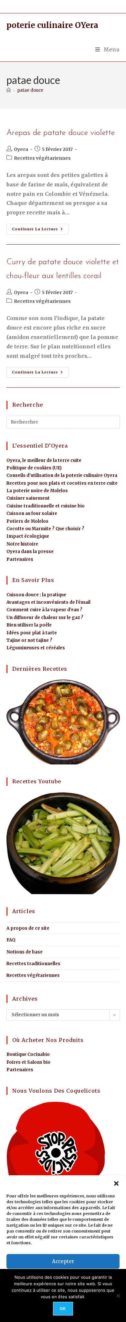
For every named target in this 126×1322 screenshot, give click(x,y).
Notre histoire (22, 544)
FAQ (11, 940)
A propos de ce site (27, 928)
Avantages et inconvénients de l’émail (48, 602)
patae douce (30, 90)
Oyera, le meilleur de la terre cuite (43, 460)
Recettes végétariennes (42, 158)
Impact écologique (27, 536)
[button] (116, 1183)
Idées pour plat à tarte (31, 633)
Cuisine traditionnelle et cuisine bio (45, 506)
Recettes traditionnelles (33, 963)
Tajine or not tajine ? (29, 640)
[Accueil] (8, 90)
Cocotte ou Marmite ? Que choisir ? (45, 529)
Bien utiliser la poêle (29, 625)
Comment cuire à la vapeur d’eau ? (44, 610)
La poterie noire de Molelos (37, 490)
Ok (63, 1308)
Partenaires (19, 559)
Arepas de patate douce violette (60, 133)
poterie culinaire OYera (52, 25)
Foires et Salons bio (28, 1062)
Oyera (21, 149)
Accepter (63, 1261)
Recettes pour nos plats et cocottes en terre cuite (62, 483)
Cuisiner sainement (28, 498)
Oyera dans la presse (30, 551)
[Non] (118, 1295)
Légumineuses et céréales (35, 648)
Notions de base (24, 952)
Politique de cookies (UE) (34, 468)
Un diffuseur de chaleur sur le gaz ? (44, 617)
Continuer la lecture (40, 227)
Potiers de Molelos (27, 521)
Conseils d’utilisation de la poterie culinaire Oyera (61, 475)
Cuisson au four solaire (31, 513)
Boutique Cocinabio (28, 1054)
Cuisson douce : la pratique (36, 595)
